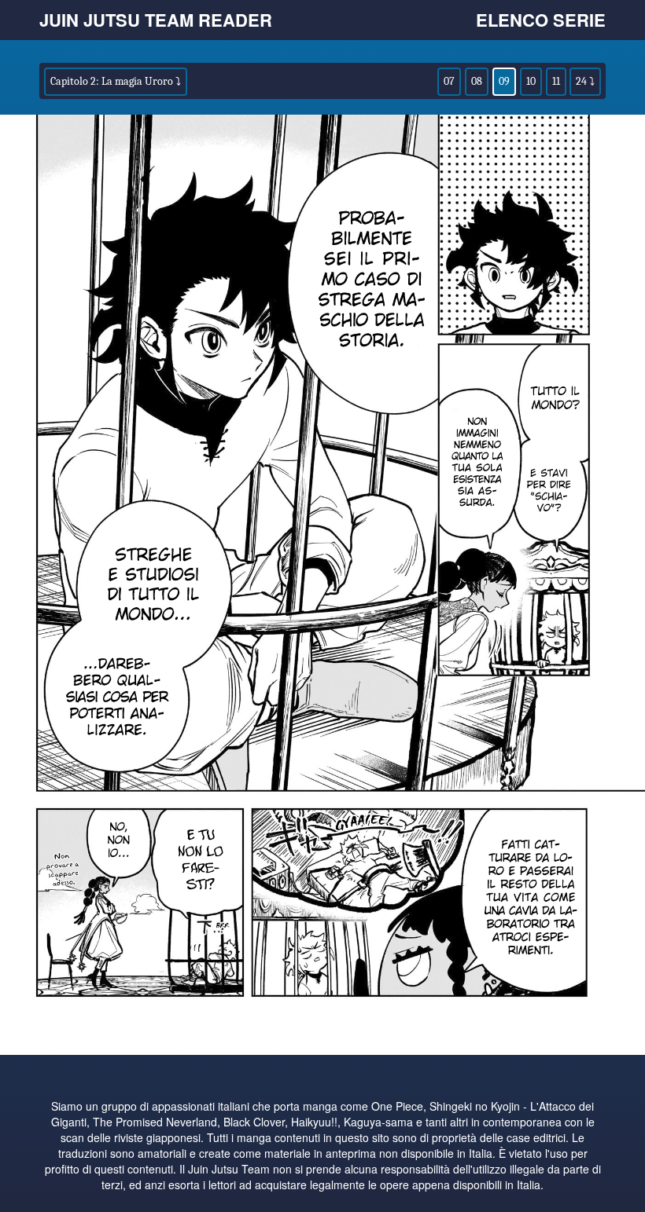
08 (476, 81)
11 (556, 81)
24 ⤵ (585, 81)
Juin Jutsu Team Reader (155, 19)
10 (531, 81)
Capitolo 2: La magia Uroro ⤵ (115, 81)
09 (504, 81)
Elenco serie (541, 19)
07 (449, 81)
